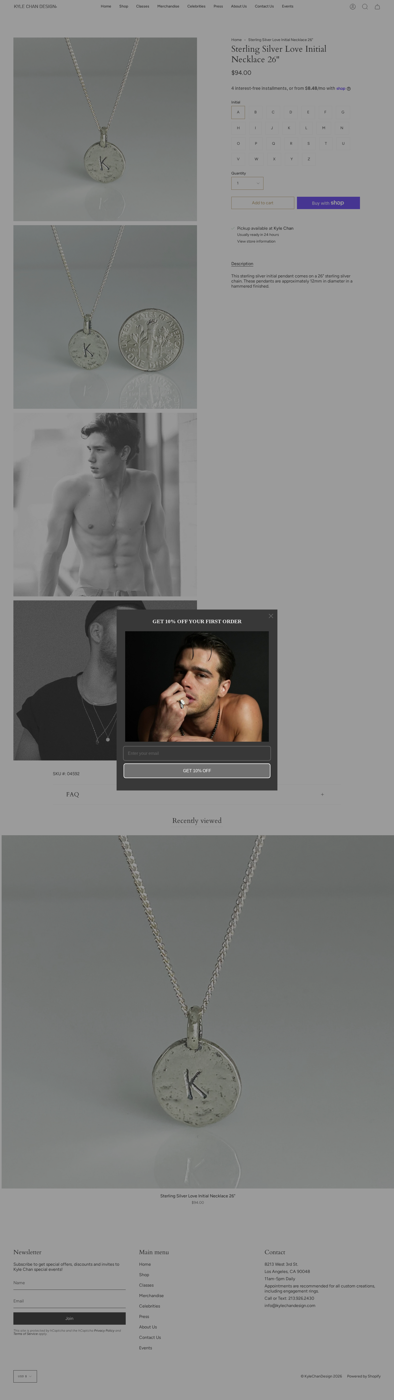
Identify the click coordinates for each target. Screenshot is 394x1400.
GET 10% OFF (197, 770)
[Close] (271, 616)
